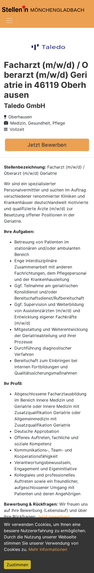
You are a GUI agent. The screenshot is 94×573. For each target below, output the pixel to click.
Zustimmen (17, 564)
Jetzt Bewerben (47, 145)
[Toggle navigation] (9, 20)
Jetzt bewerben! (53, 516)
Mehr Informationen (47, 549)
